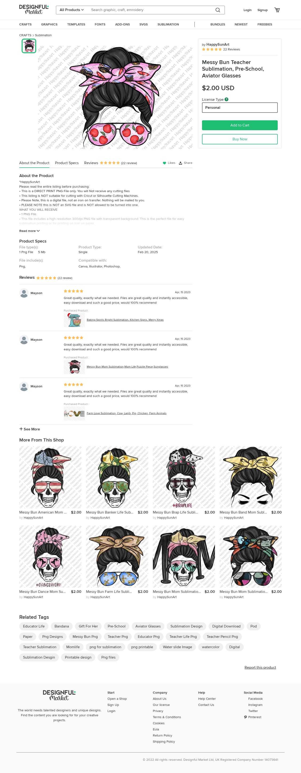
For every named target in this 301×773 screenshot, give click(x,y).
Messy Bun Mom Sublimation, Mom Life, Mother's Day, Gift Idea (245, 591)
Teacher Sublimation (39, 647)
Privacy (158, 711)
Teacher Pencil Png (222, 636)
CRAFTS (25, 35)
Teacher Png (118, 636)
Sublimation (43, 35)
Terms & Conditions (167, 717)
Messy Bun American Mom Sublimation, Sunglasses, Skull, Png (45, 512)
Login (248, 10)
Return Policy (162, 735)
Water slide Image (177, 647)
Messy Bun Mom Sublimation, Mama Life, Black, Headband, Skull (179, 591)
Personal (212, 107)
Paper (27, 636)
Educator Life (34, 626)
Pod (253, 626)
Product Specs (67, 163)
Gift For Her (88, 626)
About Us (159, 699)
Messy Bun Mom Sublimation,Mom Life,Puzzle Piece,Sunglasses (127, 366)
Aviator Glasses (148, 626)
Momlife (73, 647)
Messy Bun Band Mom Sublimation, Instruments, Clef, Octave (245, 512)
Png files (108, 657)
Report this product (260, 667)
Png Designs (52, 636)
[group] (115, 97)
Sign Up (113, 705)
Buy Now (240, 139)
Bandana (62, 626)
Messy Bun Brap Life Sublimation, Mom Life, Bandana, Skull (179, 512)
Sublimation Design (186, 626)
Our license (161, 705)
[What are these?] (226, 99)
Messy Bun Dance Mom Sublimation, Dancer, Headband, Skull (45, 591)
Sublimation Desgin (39, 657)
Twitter (253, 711)
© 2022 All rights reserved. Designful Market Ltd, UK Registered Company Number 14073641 (210, 760)
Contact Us (206, 705)
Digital (234, 647)
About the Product (34, 163)
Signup (262, 10)
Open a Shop (117, 699)
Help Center (207, 699)
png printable (142, 647)
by (31, 518)
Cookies (159, 723)
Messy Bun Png (85, 636)
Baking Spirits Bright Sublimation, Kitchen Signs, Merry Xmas (125, 320)
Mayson (36, 293)
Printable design (78, 657)
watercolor (210, 647)
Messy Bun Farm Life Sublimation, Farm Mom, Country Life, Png (112, 591)
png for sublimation (105, 647)
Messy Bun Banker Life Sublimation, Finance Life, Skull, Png (112, 512)
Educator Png (149, 636)
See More (31, 429)
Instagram (255, 705)
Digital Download (226, 626)
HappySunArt (215, 44)
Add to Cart (239, 125)
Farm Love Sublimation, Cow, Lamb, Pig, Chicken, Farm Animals (126, 413)
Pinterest (254, 717)
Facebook (255, 699)
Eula (156, 729)
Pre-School (117, 626)
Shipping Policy (164, 742)
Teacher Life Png (183, 636)
